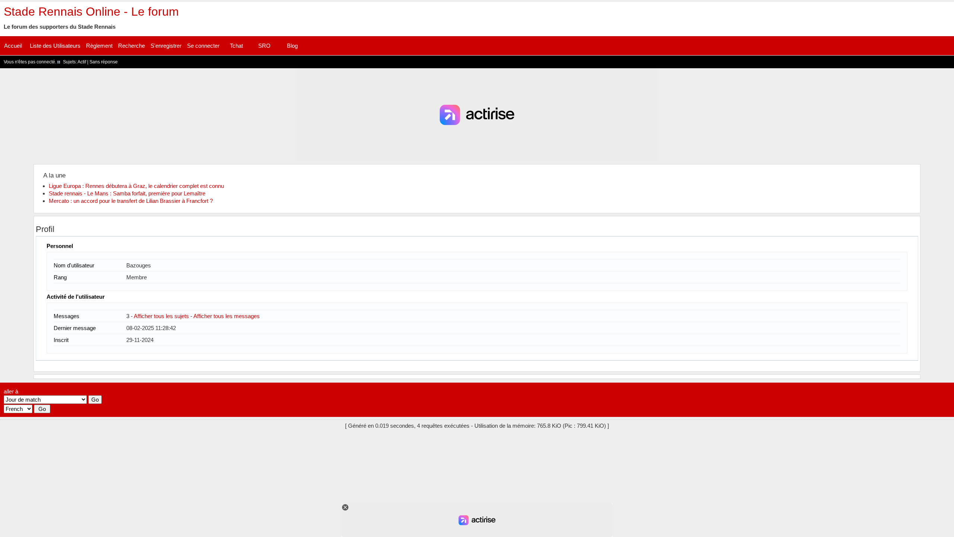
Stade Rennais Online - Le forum (91, 11)
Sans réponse (103, 62)
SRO (264, 46)
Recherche (131, 46)
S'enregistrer (166, 46)
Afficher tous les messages (226, 316)
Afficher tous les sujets (161, 316)
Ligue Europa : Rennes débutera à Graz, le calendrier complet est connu (136, 186)
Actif (82, 62)
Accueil (13, 46)
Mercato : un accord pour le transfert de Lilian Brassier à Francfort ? (131, 201)
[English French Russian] (18, 409)
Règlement (99, 46)
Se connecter (203, 46)
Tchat (236, 46)
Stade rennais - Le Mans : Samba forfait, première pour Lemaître (127, 193)
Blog (292, 46)
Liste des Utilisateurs (55, 46)
